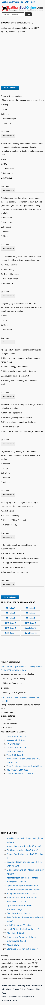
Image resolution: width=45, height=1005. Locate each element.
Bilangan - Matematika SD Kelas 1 (22, 893)
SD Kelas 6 (30, 618)
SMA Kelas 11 (10, 633)
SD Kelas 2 (30, 608)
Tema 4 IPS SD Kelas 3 (16, 736)
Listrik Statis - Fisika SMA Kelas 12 (23, 929)
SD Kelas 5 (10, 618)
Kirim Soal (6, 989)
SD (22, 2)
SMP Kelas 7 (10, 623)
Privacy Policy (19, 989)
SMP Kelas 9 (10, 628)
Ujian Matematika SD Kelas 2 (20, 905)
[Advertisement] (22, 59)
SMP (27, 2)
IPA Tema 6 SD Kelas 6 (16, 747)
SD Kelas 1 (10, 608)
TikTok (14, 1000)
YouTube (5, 1000)
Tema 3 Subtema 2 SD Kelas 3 (19, 773)
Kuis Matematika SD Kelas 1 (19, 925)
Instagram (26, 996)
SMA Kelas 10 (30, 628)
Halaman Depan (9, 985)
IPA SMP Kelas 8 (13, 744)
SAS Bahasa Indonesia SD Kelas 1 (22, 850)
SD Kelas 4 (30, 613)
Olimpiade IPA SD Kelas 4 (18, 913)
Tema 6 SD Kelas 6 (14, 755)
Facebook (15, 996)
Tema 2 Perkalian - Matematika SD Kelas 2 (25, 766)
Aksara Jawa (13, 945)
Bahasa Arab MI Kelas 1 (16, 740)
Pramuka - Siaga (14, 909)
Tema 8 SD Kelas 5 (14, 751)
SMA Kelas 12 (31, 633)
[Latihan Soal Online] (22, 8)
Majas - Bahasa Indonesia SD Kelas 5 (24, 846)
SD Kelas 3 (10, 613)
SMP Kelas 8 (30, 623)
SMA (33, 2)
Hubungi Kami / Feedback (29, 985)
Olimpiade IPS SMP (16, 933)
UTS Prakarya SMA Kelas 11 (18, 770)
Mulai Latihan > (10, 88)
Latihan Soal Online (10, 2)
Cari (28, 14)
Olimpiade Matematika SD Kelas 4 (22, 949)
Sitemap (30, 989)
